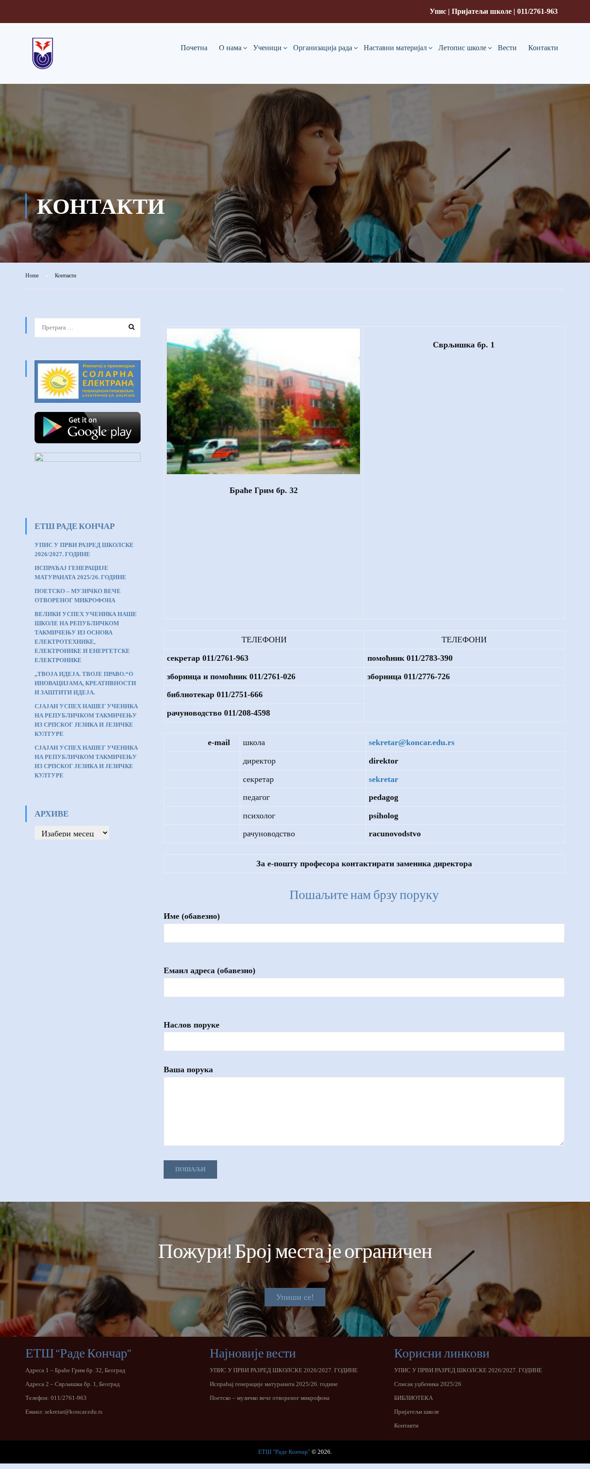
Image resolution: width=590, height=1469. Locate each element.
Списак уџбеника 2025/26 (427, 1384)
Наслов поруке (191, 1024)
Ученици (267, 48)
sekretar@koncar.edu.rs (73, 1411)
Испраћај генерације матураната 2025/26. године (274, 1384)
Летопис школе (462, 48)
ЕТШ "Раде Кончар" (284, 1451)
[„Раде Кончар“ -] (42, 61)
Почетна (194, 48)
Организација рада (322, 48)
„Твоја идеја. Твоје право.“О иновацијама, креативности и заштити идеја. (85, 683)
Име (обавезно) (192, 916)
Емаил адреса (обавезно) (209, 970)
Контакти (543, 48)
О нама (230, 48)
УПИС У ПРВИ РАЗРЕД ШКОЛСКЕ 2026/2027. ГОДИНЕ (284, 1370)
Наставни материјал (395, 48)
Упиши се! (295, 1297)
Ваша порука (188, 1069)
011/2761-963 (537, 11)
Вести (507, 48)
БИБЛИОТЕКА (413, 1397)
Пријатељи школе (482, 11)
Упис (438, 11)
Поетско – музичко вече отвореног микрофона (270, 1397)
